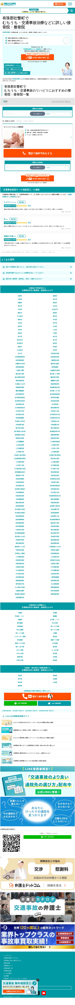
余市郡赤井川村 (55, 414)
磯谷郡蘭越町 (20, 391)
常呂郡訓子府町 (20, 509)
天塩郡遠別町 (20, 482)
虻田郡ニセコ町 (55, 391)
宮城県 (55, 679)
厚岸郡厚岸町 (55, 580)
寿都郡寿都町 (20, 387)
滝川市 (20, 336)
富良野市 (20, 343)
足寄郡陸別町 (20, 577)
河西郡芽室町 (20, 560)
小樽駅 (20, 613)
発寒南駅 (20, 626)
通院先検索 (7, 963)
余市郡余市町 (20, 414)
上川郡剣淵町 (55, 462)
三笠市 (55, 330)
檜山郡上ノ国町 (55, 374)
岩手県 (20, 679)
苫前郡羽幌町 (20, 479)
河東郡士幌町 (55, 550)
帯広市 (20, 306)
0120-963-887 (38, 56)
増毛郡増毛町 (55, 472)
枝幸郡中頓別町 (20, 489)
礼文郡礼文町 (55, 492)
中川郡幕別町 (55, 567)
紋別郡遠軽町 (55, 513)
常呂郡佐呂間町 (20, 513)
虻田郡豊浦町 (20, 526)
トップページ (7, 955)
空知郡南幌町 (20, 418)
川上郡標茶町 (55, 584)
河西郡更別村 (20, 563)
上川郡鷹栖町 (20, 441)
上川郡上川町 (55, 448)
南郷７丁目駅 (55, 640)
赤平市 (55, 323)
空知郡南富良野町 (20, 458)
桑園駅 (55, 616)
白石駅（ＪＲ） (55, 619)
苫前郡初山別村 (55, 479)
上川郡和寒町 (20, 462)
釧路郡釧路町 (20, 580)
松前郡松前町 (55, 357)
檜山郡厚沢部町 (20, 377)
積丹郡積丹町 (55, 408)
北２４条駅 (20, 650)
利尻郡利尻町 (20, 496)
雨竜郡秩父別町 (20, 435)
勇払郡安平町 (55, 533)
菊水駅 (55, 636)
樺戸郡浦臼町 (55, 428)
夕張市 (20, 309)
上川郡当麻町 (20, 445)
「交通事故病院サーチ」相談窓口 (31, 49)
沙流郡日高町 (55, 536)
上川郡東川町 (20, 452)
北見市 (55, 306)
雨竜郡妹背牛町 (55, 431)
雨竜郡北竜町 (20, 438)
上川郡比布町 (55, 445)
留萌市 (55, 313)
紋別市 (20, 326)
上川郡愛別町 (20, 448)
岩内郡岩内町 (20, 404)
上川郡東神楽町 (55, 441)
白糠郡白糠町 (20, 591)
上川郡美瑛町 (55, 452)
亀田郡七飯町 (55, 363)
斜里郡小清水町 (55, 506)
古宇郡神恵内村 (20, 408)
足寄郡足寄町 (55, 574)
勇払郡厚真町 (55, 530)
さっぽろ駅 (55, 650)
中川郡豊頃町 (55, 570)
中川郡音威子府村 (20, 469)
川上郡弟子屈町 (20, 587)
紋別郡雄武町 (20, 523)
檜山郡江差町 (20, 374)
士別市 (55, 326)
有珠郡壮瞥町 (55, 526)
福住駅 (55, 660)
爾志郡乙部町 (55, 377)
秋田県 (20, 682)
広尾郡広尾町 (20, 567)
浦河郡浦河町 (20, 543)
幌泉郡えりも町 (20, 546)
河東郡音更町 (20, 550)
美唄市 (20, 319)
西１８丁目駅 (55, 630)
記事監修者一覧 (8, 968)
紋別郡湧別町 (20, 516)
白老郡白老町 (20, 530)
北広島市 (20, 350)
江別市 (20, 323)
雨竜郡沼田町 (55, 438)
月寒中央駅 (20, 660)
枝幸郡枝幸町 (55, 489)
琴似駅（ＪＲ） (20, 616)
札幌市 (20, 296)
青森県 (55, 675)
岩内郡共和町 (55, 401)
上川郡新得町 (20, 557)
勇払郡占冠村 (55, 458)
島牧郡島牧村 (55, 384)
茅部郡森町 (55, 367)
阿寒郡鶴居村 (55, 587)
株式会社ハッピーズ (13, 996)
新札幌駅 (20, 623)
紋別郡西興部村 (55, 519)
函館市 (55, 296)
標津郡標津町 (55, 594)
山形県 (55, 682)
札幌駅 (20, 619)
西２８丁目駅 (55, 626)
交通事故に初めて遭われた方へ (13, 960)
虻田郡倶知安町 (20, 401)
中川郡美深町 (55, 465)
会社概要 (6, 976)
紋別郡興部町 (20, 519)
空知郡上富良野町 (20, 455)
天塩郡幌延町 (20, 499)
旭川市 (55, 299)
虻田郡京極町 (55, 397)
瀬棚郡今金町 (55, 380)
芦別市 (55, 319)
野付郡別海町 (55, 591)
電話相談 (59, 4)
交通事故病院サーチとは (11, 958)
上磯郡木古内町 (20, 363)
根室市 (20, 333)
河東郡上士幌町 (20, 553)
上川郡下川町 (20, 465)
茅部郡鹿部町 (20, 367)
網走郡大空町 (55, 523)
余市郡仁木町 (55, 411)
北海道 (20, 675)
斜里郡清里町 (20, 506)
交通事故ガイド (8, 965)
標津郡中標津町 (20, 594)
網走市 (20, 313)
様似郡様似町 (55, 543)
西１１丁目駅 (20, 633)
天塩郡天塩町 (55, 482)
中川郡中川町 (55, 469)
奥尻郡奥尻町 (20, 380)
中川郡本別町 (20, 574)
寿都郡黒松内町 (55, 387)
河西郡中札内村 (55, 560)
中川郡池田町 (20, 570)
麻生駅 (55, 646)
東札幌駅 (20, 640)
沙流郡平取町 (20, 540)
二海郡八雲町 (20, 370)
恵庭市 (20, 347)
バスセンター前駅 (20, 636)
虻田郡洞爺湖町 (20, 533)
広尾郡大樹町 (55, 563)
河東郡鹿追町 (55, 553)
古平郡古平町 (20, 411)
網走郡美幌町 (55, 499)
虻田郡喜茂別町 (20, 397)
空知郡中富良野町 (55, 455)
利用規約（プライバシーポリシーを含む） (16, 978)
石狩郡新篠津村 (20, 357)
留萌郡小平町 (20, 475)
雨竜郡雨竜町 (55, 435)
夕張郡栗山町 (55, 424)
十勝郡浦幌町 (55, 577)
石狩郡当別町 (55, 353)
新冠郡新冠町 (55, 540)
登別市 (55, 343)
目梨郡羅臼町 (20, 597)
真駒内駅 (20, 657)
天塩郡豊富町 (20, 492)
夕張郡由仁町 (55, 421)
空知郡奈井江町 (55, 418)
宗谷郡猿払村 (20, 485)
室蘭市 (20, 302)
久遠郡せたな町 (20, 384)
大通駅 (55, 633)
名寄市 (20, 330)
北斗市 (20, 353)
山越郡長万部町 (55, 370)
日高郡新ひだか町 (55, 546)
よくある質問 (7, 973)
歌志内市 (20, 340)
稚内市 (55, 316)
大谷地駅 (55, 643)
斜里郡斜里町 (55, 502)
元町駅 (55, 657)
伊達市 (55, 347)
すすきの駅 (20, 653)
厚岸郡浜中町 (20, 584)
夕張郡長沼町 (20, 424)
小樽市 (20, 299)
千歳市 (55, 333)
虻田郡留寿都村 (55, 394)
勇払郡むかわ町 (20, 536)
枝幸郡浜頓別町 (55, 485)
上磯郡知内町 (55, 360)
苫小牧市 (20, 316)
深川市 (55, 340)
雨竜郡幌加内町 (20, 472)
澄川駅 (55, 653)
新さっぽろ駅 (20, 646)
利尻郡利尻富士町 (55, 496)
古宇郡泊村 (55, 404)
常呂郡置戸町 (55, 509)
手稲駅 (55, 613)
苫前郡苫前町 (55, 475)
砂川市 (55, 336)
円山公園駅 (20, 630)
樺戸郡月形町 (20, 428)
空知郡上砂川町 (20, 421)
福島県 (20, 686)
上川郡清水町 (55, 557)
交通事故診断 (7, 970)
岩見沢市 (55, 309)
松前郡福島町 (20, 360)
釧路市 (55, 302)
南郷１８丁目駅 (20, 643)
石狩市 (55, 350)
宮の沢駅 (55, 623)
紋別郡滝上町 (55, 516)
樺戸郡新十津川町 (20, 431)
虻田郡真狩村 (20, 394)
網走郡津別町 (20, 502)
